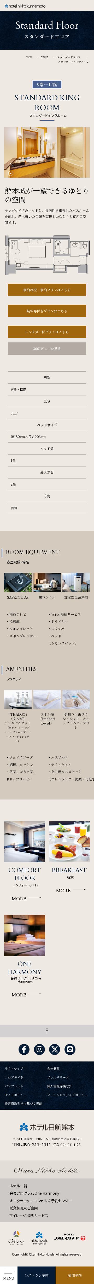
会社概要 (53, 1068)
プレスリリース (58, 1077)
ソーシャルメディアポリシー (67, 1094)
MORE (19, 899)
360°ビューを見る (47, 348)
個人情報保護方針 (59, 1086)
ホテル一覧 (18, 1185)
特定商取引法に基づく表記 (23, 1103)
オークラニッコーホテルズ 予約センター (40, 1200)
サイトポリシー (15, 1094)
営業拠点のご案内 (23, 1208)
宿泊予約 (75, 1275)
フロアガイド (14, 1077)
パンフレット (14, 1086)
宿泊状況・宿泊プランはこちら (47, 289)
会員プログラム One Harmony (34, 1193)
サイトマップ (14, 1068)
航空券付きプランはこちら (47, 310)
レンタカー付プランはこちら (47, 331)
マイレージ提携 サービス (28, 1215)
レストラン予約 (37, 1275)
